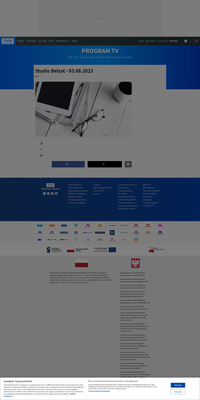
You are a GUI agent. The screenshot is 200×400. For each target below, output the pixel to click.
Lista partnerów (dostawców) (99, 391)
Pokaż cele (178, 392)
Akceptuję (178, 385)
